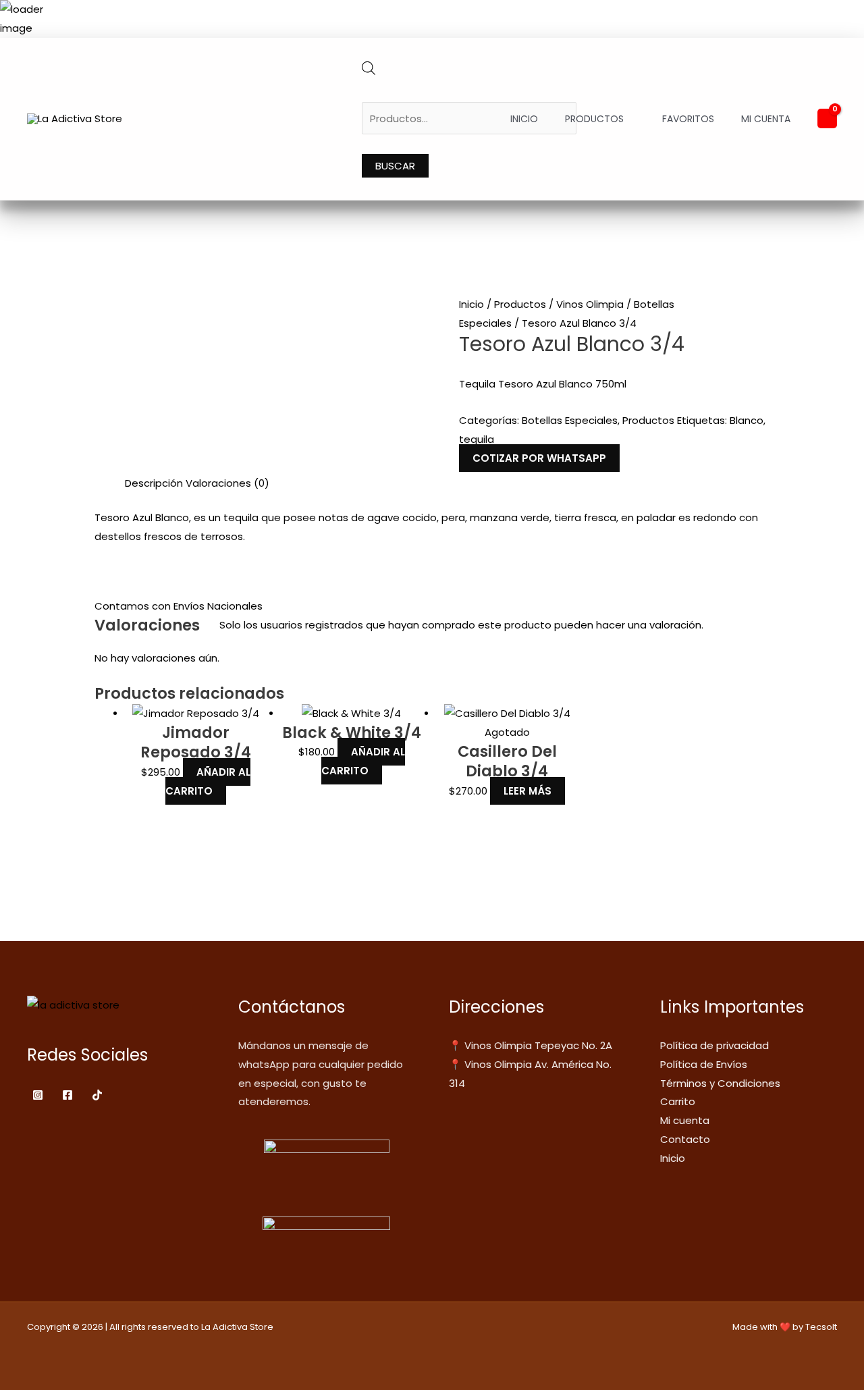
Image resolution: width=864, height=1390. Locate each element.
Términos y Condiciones (720, 1083)
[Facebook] (67, 1095)
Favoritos (688, 119)
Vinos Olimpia (590, 304)
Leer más (527, 791)
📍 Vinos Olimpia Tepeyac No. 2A (530, 1045)
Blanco (746, 420)
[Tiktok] (97, 1095)
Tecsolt (821, 1326)
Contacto (685, 1139)
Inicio (524, 119)
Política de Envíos (703, 1064)
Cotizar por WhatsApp (539, 458)
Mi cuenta (765, 119)
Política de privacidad (714, 1045)
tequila (476, 439)
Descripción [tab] (154, 483)
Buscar (395, 166)
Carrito (677, 1101)
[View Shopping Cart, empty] (827, 118)
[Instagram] (38, 1095)
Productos (594, 119)
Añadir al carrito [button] (207, 781)
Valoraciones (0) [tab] (227, 483)
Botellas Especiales (570, 420)
